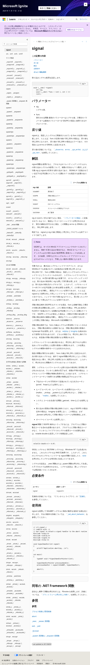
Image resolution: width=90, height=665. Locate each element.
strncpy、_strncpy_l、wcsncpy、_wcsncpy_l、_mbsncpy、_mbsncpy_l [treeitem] (14, 438)
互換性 (82, 496)
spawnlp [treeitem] (9, 124)
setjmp (65, 331)
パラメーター (38, 60)
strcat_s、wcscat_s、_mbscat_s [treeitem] (13, 244)
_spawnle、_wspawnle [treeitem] (14, 120)
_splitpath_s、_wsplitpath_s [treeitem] (16, 176)
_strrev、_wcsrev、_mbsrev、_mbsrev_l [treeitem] (13, 534)
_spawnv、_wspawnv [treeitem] (13, 144)
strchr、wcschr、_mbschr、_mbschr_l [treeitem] (16, 251)
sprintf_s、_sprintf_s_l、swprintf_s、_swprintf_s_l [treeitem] (15, 197)
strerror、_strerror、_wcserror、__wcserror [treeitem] (14, 320)
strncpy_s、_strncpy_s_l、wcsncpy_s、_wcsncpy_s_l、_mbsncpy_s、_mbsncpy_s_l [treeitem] (16, 448)
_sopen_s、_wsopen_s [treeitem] (14, 97)
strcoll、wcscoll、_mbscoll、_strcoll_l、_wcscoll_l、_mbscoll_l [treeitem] (16, 271)
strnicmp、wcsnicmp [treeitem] (14, 455)
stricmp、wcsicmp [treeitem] (13, 339)
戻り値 (36, 63)
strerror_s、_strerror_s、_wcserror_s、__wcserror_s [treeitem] (15, 326)
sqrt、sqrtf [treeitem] (10, 203)
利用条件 (40, 663)
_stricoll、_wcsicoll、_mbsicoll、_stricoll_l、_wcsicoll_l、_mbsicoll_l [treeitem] (14, 355)
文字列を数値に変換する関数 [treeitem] (16, 362)
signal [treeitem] (8, 50)
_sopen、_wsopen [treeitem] (12, 93)
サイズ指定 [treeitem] (10, 58)
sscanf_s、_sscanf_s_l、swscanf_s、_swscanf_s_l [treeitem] (15, 219)
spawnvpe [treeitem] (10, 164)
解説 (35, 66)
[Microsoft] (4, 19)
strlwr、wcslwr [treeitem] (11, 378)
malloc (46, 395)
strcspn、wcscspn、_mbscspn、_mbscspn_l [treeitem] (14, 290)
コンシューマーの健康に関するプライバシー (17, 663)
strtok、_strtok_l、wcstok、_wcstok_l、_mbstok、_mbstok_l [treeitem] (16, 600)
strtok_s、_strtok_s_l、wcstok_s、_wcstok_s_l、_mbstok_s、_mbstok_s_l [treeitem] (15, 609)
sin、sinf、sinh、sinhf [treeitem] (14, 54)
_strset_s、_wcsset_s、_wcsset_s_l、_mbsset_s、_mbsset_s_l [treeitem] (15, 556)
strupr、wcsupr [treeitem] (12, 637)
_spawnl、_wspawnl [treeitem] (13, 112)
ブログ (29, 660)
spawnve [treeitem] (9, 148)
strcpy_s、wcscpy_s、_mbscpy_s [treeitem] (14, 283)
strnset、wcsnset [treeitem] (12, 492)
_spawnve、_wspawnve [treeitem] (14, 152)
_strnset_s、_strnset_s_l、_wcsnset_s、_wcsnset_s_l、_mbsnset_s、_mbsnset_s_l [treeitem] (16, 508)
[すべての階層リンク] (34, 41)
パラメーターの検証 (72, 218)
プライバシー (46, 660)
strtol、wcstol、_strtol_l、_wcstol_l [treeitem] (15, 617)
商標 (47, 663)
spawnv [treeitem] (9, 140)
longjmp (74, 331)
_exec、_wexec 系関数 (41, 621)
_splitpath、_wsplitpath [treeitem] (14, 172)
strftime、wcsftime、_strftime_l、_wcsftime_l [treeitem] (15, 333)
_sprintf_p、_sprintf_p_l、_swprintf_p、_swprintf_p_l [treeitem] (16, 190)
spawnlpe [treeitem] (9, 132)
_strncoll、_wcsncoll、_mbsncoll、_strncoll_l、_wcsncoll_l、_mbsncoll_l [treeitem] (15, 429)
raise (84, 455)
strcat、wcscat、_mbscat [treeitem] (15, 239)
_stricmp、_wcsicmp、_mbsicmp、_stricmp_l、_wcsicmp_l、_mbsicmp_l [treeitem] (15, 345)
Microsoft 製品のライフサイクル (47, 31)
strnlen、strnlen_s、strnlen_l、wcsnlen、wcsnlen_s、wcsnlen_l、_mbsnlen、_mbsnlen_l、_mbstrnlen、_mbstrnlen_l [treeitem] (15, 483)
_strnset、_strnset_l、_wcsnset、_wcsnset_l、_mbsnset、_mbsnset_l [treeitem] (14, 499)
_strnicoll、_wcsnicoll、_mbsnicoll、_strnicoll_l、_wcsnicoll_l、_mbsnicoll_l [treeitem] (15, 471)
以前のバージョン (19, 660)
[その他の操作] (86, 41)
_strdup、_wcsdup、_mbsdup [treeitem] (13, 309)
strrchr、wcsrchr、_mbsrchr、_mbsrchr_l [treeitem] (14, 523)
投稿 (37, 660)
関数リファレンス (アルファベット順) (51, 42)
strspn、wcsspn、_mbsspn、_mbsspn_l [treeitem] (14, 563)
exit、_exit (36, 626)
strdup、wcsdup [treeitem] (12, 304)
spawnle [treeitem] (9, 116)
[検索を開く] (76, 19)
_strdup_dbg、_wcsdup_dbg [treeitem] (16, 315)
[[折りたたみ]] (27, 39)
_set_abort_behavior (76, 514)
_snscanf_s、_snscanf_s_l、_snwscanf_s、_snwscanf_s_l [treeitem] (16, 83)
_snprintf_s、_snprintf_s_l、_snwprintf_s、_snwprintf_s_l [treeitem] (16, 70)
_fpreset (35, 631)
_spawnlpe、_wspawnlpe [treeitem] (15, 136)
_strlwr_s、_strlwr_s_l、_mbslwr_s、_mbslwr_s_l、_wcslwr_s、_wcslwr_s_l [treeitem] (15, 394)
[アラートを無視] (85, 4)
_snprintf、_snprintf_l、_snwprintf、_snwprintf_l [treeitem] (15, 63)
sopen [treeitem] (8, 89)
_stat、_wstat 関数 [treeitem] (12, 224)
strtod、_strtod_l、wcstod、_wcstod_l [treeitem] (16, 585)
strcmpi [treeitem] (9, 261)
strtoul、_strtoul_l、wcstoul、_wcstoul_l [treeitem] (13, 624)
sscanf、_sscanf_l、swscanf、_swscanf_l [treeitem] (13, 212)
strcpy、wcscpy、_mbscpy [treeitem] (15, 278)
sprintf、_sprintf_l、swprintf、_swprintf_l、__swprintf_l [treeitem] (14, 183)
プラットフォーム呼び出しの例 (54, 594)
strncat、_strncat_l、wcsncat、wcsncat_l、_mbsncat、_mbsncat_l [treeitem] (14, 403)
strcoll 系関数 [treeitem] (11, 265)
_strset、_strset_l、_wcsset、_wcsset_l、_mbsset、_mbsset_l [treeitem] (16, 546)
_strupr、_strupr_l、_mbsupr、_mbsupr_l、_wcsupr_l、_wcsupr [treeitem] (14, 643)
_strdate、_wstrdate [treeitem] (13, 296)
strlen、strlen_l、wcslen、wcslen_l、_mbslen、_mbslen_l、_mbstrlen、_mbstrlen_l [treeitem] (15, 370)
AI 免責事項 (6, 660)
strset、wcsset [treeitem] (11, 540)
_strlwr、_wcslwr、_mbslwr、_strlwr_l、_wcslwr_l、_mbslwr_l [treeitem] (14, 384)
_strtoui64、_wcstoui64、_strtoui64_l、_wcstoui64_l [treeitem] (15, 631)
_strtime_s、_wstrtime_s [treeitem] (15, 580)
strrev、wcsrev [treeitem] (11, 529)
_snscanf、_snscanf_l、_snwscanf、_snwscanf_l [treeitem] (15, 76)
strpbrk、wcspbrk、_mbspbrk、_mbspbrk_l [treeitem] (14, 516)
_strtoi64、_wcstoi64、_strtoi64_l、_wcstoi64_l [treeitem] (14, 592)
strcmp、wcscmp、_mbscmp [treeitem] (16, 257)
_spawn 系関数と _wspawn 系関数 (45, 636)
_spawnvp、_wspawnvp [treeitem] (14, 160)
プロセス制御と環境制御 (41, 611)
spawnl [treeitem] (8, 108)
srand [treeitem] (8, 207)
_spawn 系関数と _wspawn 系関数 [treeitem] (16, 102)
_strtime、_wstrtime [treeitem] (13, 576)
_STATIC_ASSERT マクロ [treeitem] (14, 229)
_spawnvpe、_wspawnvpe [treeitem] (15, 168)
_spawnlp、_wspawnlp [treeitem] (14, 128)
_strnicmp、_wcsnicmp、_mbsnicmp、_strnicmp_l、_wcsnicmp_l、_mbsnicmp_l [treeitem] (16, 461)
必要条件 (37, 69)
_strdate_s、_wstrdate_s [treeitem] (15, 300)
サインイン (83, 19)
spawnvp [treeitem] (9, 156)
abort (34, 616)
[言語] (82, 41)
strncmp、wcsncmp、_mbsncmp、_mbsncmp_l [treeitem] (15, 421)
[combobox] (15, 44)
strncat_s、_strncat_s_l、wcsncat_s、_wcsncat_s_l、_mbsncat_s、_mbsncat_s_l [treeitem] (16, 413)
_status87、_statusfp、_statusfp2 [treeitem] (14, 234)
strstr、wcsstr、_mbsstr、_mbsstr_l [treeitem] (15, 570)
